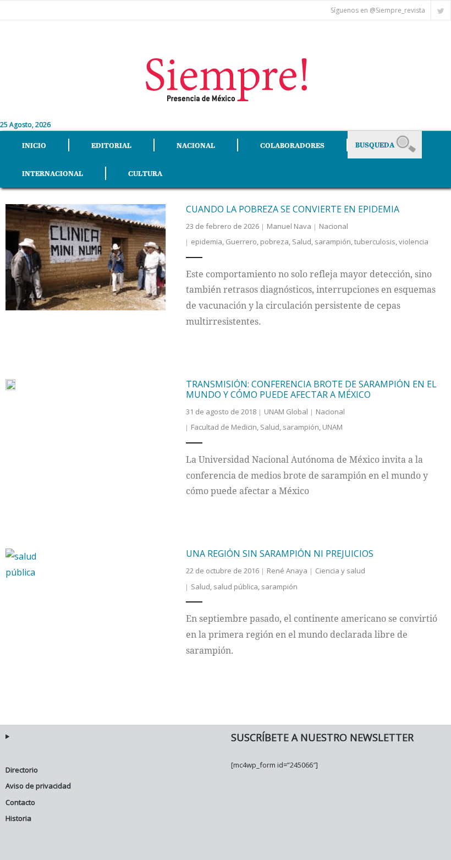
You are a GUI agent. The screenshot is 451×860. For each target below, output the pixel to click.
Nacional (333, 226)
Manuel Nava (289, 226)
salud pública (235, 586)
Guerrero (241, 242)
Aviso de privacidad (38, 786)
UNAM (332, 427)
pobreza (274, 242)
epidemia (206, 242)
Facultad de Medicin (224, 427)
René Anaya (287, 571)
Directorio (22, 770)
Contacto (20, 802)
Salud (301, 242)
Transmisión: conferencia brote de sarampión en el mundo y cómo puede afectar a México (311, 389)
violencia (413, 242)
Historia (18, 818)
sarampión (333, 242)
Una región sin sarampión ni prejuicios (279, 553)
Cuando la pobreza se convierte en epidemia (292, 209)
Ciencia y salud (340, 571)
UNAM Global (286, 412)
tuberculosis (374, 242)
